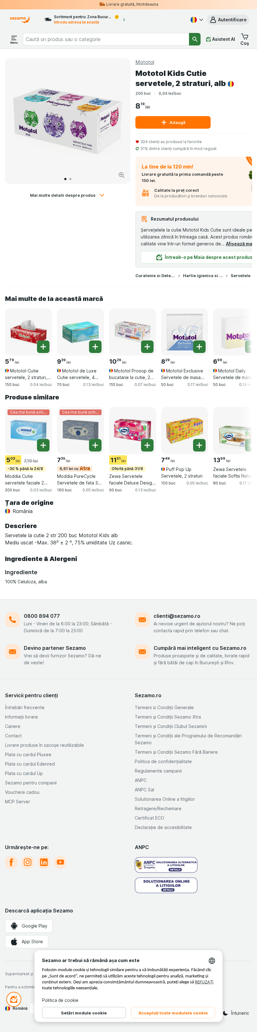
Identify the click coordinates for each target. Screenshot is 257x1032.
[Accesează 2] (70, 179)
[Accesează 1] (65, 179)
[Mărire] (122, 175)
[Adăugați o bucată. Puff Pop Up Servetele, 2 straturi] (199, 445)
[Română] (196, 19)
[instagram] (27, 862)
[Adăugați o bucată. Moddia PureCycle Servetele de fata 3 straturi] (95, 445)
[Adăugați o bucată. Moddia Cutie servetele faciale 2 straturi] (43, 445)
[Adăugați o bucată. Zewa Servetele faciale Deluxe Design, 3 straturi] (147, 445)
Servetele (240, 275)
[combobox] (106, 39)
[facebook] (11, 862)
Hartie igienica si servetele (203, 275)
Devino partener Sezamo (55, 648)
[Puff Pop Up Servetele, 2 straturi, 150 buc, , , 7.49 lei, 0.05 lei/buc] (184, 430)
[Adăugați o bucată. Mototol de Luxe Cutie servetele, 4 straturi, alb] (95, 346)
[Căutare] (195, 39)
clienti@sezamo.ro (177, 616)
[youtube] (60, 862)
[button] (228, 20)
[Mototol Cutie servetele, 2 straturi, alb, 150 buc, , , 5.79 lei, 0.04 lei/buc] (28, 332)
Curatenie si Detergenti (155, 275)
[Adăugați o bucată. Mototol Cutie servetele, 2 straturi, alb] (43, 346)
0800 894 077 (42, 616)
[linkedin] (44, 862)
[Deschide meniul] (14, 39)
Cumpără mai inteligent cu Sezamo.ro (200, 648)
